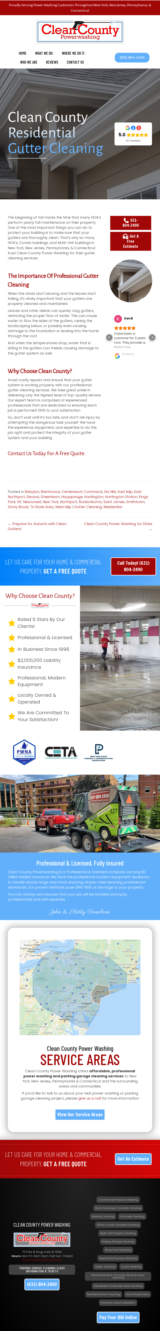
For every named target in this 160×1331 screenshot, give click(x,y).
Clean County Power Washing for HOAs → (118, 526)
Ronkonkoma (90, 501)
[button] (132, 57)
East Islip (125, 491)
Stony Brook (18, 506)
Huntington (93, 496)
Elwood (33, 496)
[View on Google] (118, 319)
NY (19, 501)
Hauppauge (72, 496)
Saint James (114, 501)
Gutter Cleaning (88, 506)
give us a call (89, 1098)
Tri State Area (42, 506)
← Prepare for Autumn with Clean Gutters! (37, 526)
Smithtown (135, 501)
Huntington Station (121, 496)
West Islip (63, 506)
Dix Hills (110, 491)
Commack (93, 491)
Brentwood (50, 491)
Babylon (32, 491)
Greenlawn (50, 496)
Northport (68, 501)
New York (51, 501)
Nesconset (32, 501)
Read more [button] (122, 347)
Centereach (72, 491)
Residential (112, 506)
